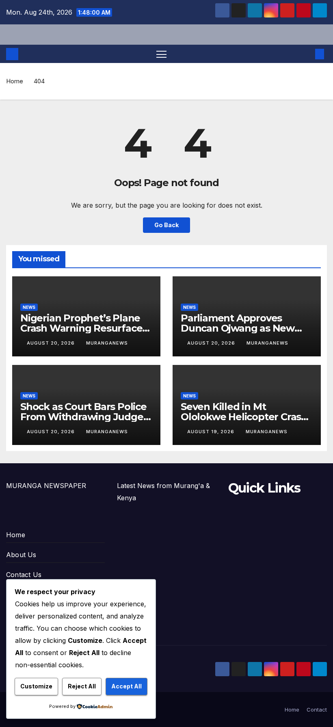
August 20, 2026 (51, 343)
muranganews (107, 343)
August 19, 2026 (211, 431)
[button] (306, 54)
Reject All (82, 686)
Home (14, 81)
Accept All (126, 686)
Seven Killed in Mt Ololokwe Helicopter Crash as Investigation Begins (244, 417)
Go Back (166, 224)
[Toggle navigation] (161, 54)
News (29, 307)
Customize (36, 686)
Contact (317, 709)
